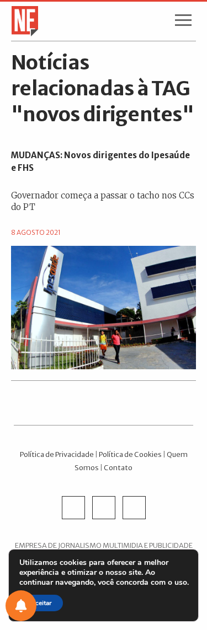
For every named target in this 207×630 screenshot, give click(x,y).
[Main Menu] (183, 22)
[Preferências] (21, 605)
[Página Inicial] (21, 20)
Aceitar (41, 603)
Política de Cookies (130, 454)
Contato (118, 467)
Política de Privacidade (57, 454)
